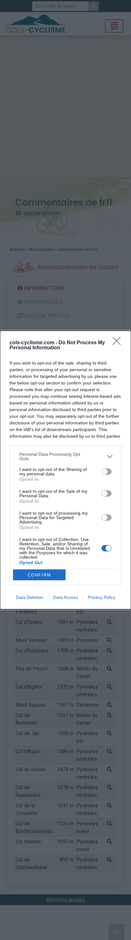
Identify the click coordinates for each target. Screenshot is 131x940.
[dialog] (65, 470)
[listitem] (65, 456)
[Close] (119, 343)
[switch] (106, 471)
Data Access (65, 597)
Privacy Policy (101, 597)
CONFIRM (39, 575)
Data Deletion (29, 597)
